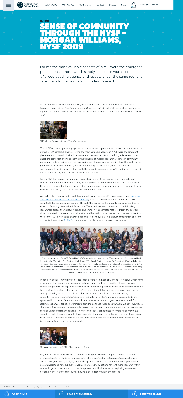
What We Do (51, 5)
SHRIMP (67, 220)
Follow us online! (150, 393)
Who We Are (68, 5)
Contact (100, 5)
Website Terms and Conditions (63, 387)
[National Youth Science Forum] (28, 5)
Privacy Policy (31, 387)
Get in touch (19, 393)
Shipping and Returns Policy (45, 387)
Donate (112, 5)
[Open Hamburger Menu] (8, 5)
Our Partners (85, 5)
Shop (123, 5)
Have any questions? (79, 393)
